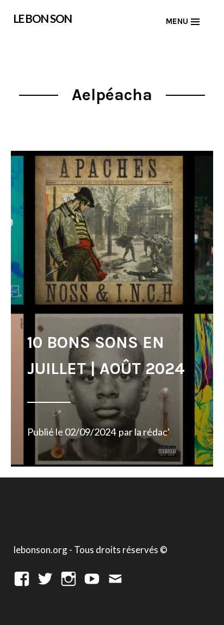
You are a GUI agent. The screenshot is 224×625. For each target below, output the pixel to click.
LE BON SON (43, 18)
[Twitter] (45, 577)
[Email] (115, 577)
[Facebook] (22, 577)
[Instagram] (68, 577)
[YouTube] (92, 577)
